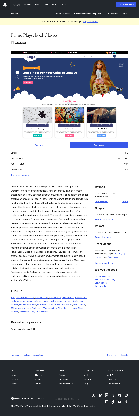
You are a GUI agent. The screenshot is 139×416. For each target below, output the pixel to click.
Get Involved (88, 371)
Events (86, 375)
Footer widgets (71, 301)
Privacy (14, 383)
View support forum (104, 219)
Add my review (101, 201)
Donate (87, 379)
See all (125, 201)
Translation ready (27, 312)
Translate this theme (104, 263)
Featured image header (21, 301)
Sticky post (37, 308)
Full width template (27, 304)
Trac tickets (100, 286)
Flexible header (56, 301)
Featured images (40, 301)
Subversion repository (105, 279)
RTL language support (21, 308)
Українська (113, 257)
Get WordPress (126, 5)
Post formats (66, 304)
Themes (14, 13)
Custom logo (55, 297)
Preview (39, 145)
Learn (61, 371)
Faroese (40, 399)
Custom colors (41, 297)
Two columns (42, 312)
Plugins (38, 379)
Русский (99, 257)
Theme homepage (19, 175)
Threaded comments (67, 308)
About (13, 371)
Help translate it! (90, 21)
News (13, 375)
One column (54, 304)
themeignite (20, 42)
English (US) (119, 254)
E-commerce (81, 297)
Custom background (25, 297)
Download (99, 145)
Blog (13, 297)
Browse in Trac (101, 283)
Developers (64, 379)
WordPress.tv (66, 383)
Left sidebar (42, 304)
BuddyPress (113, 383)
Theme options (50, 308)
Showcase (39, 371)
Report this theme (103, 237)
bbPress (112, 379)
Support (62, 375)
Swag (86, 383)
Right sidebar (79, 304)
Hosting (14, 379)
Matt (110, 375)
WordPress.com (115, 371)
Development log (103, 276)
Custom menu (68, 297)
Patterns (38, 383)
